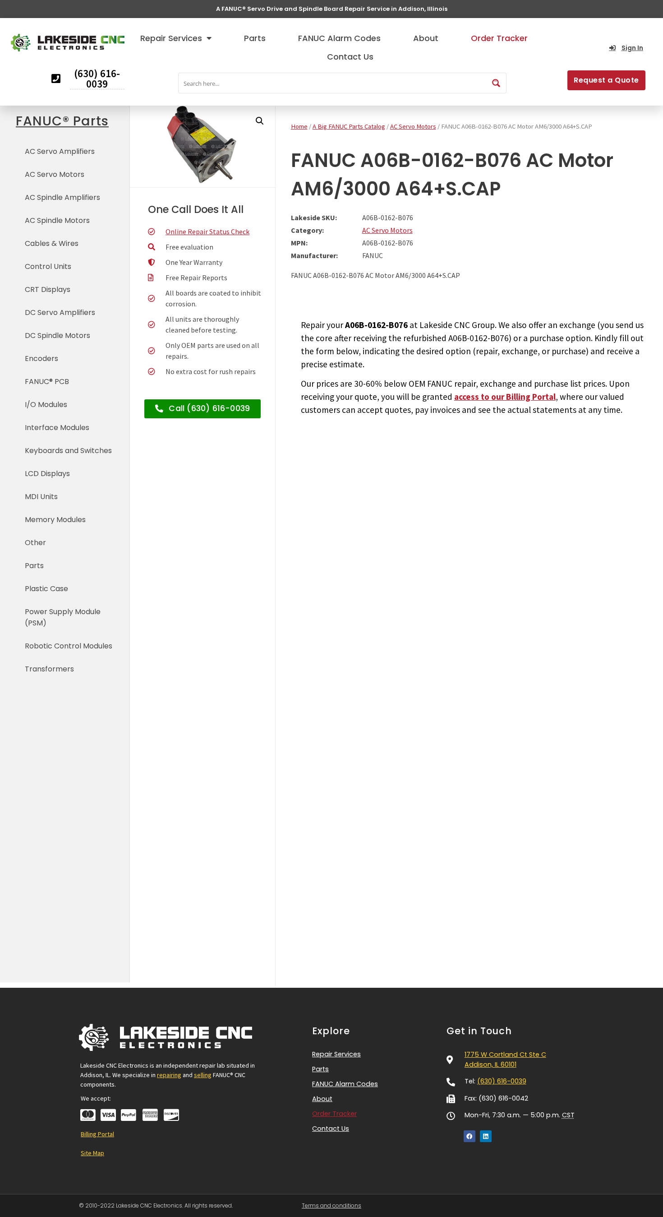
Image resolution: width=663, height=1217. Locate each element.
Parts (255, 38)
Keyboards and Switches (68, 450)
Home (299, 126)
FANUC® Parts (62, 121)
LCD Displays (47, 473)
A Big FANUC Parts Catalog (349, 126)
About (425, 38)
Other (35, 542)
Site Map (92, 1153)
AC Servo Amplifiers (60, 151)
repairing (169, 1075)
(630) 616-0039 (501, 1081)
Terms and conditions (331, 1205)
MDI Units (41, 496)
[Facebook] (469, 1136)
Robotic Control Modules (68, 646)
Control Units (48, 266)
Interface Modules (57, 427)
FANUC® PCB (47, 381)
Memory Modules (55, 519)
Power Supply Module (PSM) (63, 617)
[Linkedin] (486, 1136)
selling (203, 1075)
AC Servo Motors (54, 174)
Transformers (49, 669)
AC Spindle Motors (57, 220)
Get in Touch (479, 1030)
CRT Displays (47, 289)
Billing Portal (97, 1134)
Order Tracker (499, 38)
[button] (260, 121)
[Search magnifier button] (496, 83)
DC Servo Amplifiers (60, 312)
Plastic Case (46, 588)
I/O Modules (46, 404)
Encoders (41, 358)
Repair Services (171, 38)
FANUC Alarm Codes (339, 38)
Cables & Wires (51, 243)
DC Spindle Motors (57, 335)
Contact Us (350, 56)
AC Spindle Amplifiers (62, 197)
